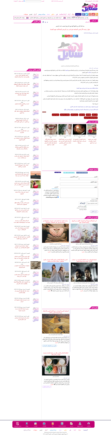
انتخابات (89, 72)
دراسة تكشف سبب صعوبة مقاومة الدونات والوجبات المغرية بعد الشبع (89, 141)
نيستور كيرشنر (55, 114)
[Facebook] (82, 173)
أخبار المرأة (82, 114)
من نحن (71, 426)
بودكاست (89, 426)
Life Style (88, 114)
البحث (42, 1)
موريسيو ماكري (74, 114)
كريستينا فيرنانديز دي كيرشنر (90, 117)
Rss (53, 426)
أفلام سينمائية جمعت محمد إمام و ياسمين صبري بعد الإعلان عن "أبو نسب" (21, 184)
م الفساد (67, 70)
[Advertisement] (47, 8)
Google (15, 1)
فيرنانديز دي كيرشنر (64, 114)
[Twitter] (69, 173)
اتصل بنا (35, 426)
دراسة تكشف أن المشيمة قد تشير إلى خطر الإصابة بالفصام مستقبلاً (75, 141)
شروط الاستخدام (55, 188)
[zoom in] (43, 22)
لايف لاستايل (88, 22)
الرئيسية (95, 22)
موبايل (27, 426)
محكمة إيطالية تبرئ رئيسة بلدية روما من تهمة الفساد (87, 88)
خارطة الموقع (80, 426)
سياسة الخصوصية (17, 426)
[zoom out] (47, 22)
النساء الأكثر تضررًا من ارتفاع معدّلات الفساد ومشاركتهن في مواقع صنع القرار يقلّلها (81, 109)
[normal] (45, 22)
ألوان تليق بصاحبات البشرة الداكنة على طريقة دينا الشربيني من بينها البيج (21, 258)
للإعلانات (44, 426)
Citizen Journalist (62, 426)
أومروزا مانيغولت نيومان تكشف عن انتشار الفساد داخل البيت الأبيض (84, 106)
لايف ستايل (20, 1)
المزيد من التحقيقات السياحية (49, 345)
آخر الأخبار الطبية (47, 386)
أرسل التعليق (94, 211)
